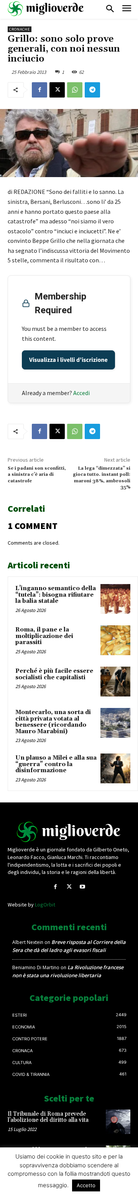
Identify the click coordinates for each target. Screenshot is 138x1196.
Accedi (81, 393)
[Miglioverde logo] (69, 832)
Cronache (19, 29)
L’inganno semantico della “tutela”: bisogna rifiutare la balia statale (55, 595)
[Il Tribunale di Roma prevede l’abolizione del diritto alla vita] (118, 1122)
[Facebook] (39, 90)
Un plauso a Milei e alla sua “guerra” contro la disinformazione (56, 764)
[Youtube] (82, 887)
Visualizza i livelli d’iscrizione (68, 360)
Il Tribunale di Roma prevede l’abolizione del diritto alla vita (48, 1117)
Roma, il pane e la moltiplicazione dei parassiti (44, 636)
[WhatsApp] (74, 90)
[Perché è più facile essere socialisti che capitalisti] (115, 681)
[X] (57, 90)
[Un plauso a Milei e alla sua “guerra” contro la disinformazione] (115, 768)
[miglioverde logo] (46, 8)
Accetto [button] (86, 1185)
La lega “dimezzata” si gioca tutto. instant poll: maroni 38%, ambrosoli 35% (101, 477)
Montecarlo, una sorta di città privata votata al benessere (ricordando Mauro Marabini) (53, 722)
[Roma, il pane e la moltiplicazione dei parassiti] (115, 640)
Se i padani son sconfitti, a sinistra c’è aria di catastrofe (37, 474)
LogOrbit (45, 904)
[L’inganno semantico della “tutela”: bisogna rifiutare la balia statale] (115, 599)
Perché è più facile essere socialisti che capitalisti (54, 674)
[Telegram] (92, 90)
